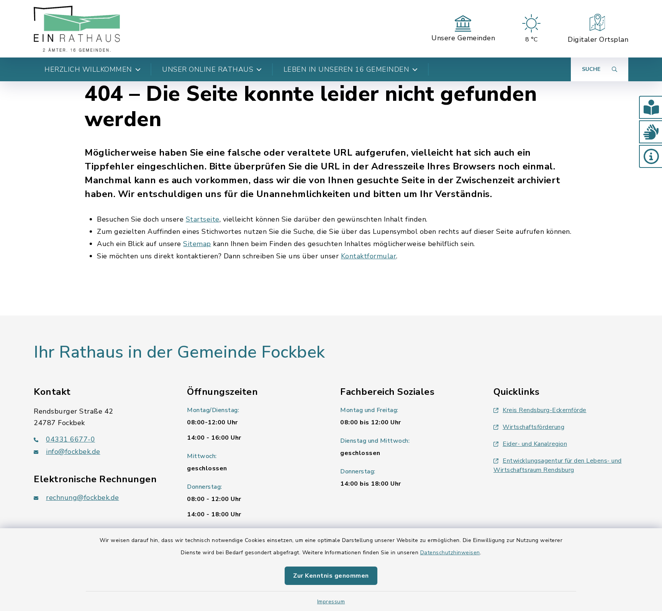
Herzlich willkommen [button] (88, 69)
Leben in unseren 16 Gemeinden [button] (346, 69)
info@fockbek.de (73, 451)
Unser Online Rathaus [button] (207, 69)
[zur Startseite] (77, 29)
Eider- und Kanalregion (535, 444)
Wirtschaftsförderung (533, 427)
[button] (650, 107)
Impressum (331, 601)
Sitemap (197, 243)
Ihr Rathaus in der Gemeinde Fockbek (179, 352)
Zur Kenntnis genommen (331, 576)
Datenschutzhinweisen (450, 552)
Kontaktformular (369, 256)
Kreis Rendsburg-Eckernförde (545, 410)
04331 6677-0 (70, 439)
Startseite (203, 219)
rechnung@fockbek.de (82, 497)
